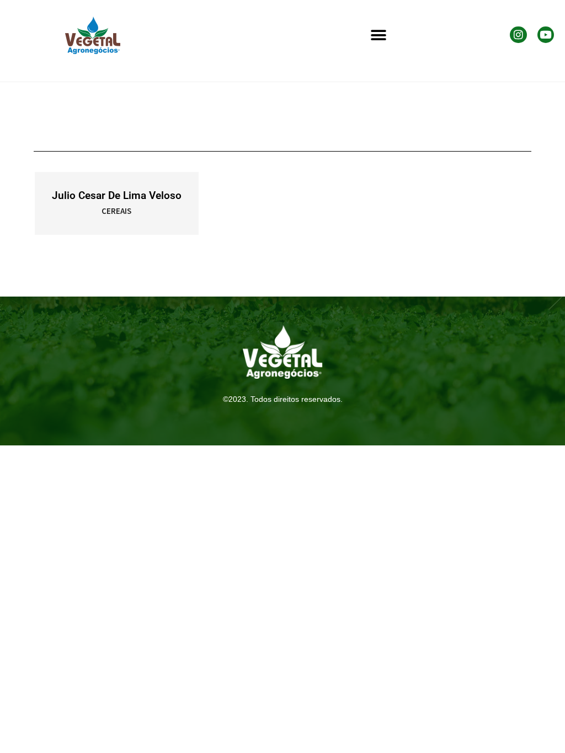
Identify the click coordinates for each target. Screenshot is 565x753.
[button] (378, 35)
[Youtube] (545, 34)
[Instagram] (518, 34)
